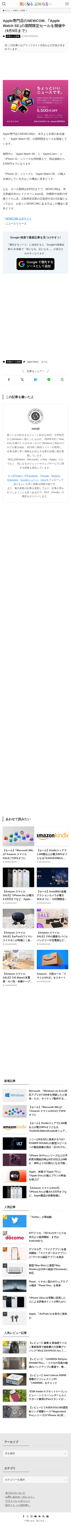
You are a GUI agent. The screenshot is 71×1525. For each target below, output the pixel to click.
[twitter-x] (27, 1516)
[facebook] (23, 1516)
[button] (9, 379)
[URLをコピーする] (62, 379)
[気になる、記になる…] (35, 4)
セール (44, 362)
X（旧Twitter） (16, 475)
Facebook (32, 475)
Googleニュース (29, 479)
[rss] (43, 1516)
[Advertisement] (35, 66)
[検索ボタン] (4, 4)
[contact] (47, 1516)
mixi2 (43, 479)
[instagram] (31, 1516)
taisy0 (35, 428)
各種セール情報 (13, 36)
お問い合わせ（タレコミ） (20, 1496)
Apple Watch (32, 362)
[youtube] (35, 1516)
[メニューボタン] (67, 4)
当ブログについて (15, 1492)
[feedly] (39, 1516)
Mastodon (12, 479)
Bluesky (56, 475)
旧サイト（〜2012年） (17, 1505)
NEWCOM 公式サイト (18, 218)
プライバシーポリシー (17, 1501)
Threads (44, 475)
